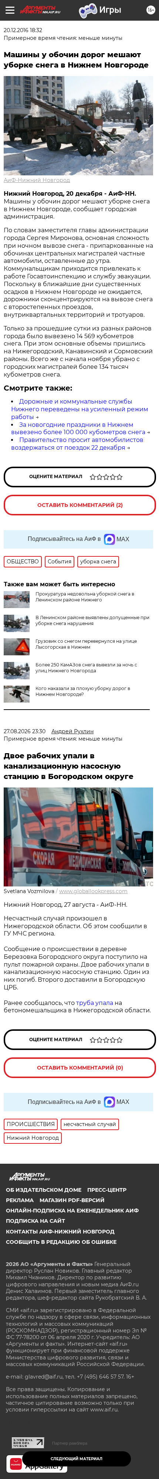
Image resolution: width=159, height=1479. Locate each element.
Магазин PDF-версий (72, 1200)
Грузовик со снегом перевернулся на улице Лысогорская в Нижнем (86, 644)
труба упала (95, 1002)
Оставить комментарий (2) (80, 505)
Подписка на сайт (35, 1221)
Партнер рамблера (69, 1443)
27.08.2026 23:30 (24, 731)
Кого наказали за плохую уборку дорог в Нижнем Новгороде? (82, 691)
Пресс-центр (106, 1190)
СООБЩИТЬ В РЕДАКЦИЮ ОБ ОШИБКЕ (61, 1242)
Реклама (20, 1200)
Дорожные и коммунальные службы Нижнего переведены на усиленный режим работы (79, 409)
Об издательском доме (43, 1190)
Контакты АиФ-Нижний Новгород (60, 1231)
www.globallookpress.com (93, 891)
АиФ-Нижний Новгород (37, 180)
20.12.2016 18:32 (23, 30)
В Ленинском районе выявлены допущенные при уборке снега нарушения (92, 620)
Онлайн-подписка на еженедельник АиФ (72, 1210)
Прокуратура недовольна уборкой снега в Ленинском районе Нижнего (84, 597)
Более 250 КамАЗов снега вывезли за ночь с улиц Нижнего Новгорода (86, 667)
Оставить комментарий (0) (80, 1067)
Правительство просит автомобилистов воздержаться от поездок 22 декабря (77, 443)
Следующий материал (76, 1458)
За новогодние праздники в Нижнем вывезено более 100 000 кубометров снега (78, 428)
